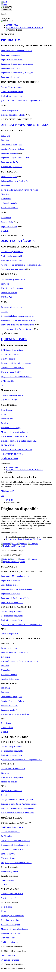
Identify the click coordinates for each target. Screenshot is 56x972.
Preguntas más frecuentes (11, 307)
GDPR (4, 885)
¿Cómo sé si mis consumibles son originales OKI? (21, 100)
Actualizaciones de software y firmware (17, 329)
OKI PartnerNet (7, 381)
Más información (8, 491)
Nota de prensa (7, 410)
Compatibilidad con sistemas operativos (17, 316)
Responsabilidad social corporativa (15, 845)
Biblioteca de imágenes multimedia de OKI (18, 441)
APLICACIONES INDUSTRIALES (25, 124)
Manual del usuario (9, 293)
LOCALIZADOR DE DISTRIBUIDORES (24, 27)
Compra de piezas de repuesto (13, 269)
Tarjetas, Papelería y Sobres (12, 149)
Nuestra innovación (9, 400)
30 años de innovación (10, 354)
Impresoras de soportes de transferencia (17, 64)
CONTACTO (12, 25)
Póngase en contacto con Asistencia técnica (18, 320)
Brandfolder (6, 218)
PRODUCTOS (11, 39)
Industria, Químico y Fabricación (14, 181)
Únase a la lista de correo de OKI (14, 436)
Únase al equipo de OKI (11, 372)
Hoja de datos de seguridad (12, 288)
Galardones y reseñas (9, 920)
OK (2, 495)
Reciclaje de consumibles (11, 96)
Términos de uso (8, 938)
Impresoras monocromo (10, 55)
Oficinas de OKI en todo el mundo (15, 840)
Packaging (5, 136)
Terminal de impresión (10, 679)
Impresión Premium (9, 226)
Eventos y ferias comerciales (12, 916)
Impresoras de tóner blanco (12, 59)
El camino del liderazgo (10, 427)
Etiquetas (5, 140)
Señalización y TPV (9, 705)
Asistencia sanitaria (9, 203)
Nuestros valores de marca (12, 395)
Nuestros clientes (8, 359)
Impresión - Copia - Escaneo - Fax (15, 158)
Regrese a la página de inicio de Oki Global (24, 539)
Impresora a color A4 (9, 162)
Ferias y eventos (7, 419)
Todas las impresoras (9, 110)
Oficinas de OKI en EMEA (12, 368)
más (2, 385)
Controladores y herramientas (13, 279)
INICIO (9, 500)
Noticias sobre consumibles (12, 91)
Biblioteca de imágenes (10, 924)
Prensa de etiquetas (9, 176)
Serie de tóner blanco (9, 585)
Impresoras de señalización (12, 602)
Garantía (4, 311)
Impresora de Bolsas (9, 153)
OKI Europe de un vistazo (12, 350)
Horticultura (6, 199)
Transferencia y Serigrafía (11, 144)
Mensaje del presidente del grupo (14, 432)
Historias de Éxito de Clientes (13, 115)
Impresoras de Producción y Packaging (17, 73)
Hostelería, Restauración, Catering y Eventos (19, 190)
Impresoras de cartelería (10, 77)
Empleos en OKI (8, 854)
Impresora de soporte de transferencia (16, 589)
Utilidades (5, 231)
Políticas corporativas (9, 871)
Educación (5, 185)
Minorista (5, 194)
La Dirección (6, 836)
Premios (4, 423)
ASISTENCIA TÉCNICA (18, 241)
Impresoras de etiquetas (10, 68)
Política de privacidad (10, 942)
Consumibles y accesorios (11, 87)
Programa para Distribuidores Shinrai (16, 376)
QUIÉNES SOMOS (14, 339)
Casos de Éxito (7, 222)
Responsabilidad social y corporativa (16, 363)
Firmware (5, 284)
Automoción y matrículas (11, 166)
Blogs (3, 414)
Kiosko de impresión (9, 207)
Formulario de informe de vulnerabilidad (17, 325)
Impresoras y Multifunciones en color (16, 51)
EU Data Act (6, 297)
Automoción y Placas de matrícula (15, 714)
